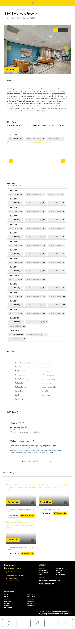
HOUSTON (30, 594)
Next (63, 161)
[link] (21, 495)
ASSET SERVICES (43, 572)
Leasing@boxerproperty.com (15, 575)
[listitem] (37, 160)
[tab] (55, 30)
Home (6, 9)
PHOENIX (29, 603)
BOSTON (6, 597)
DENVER (6, 605)
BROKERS (41, 577)
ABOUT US (41, 568)
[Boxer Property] (10, 565)
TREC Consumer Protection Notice (49, 581)
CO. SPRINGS (7, 601)
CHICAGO (6, 599)
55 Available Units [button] (27, 553)
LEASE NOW (59, 570)
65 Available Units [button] (60, 513)
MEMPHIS (30, 599)
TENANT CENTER (60, 575)
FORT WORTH (8, 608)
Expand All (61, 125)
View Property (13, 515)
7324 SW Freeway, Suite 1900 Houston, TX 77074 (15, 579)
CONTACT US (59, 568)
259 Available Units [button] (27, 515)
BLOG (40, 575)
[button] (37, 137)
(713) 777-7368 (11, 572)
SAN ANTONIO (31, 605)
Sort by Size (35, 125)
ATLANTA (6, 594)
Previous (11, 161)
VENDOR (58, 577)
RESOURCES (59, 572)
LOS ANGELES (31, 597)
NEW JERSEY (30, 601)
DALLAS (6, 603)
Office (12, 9)
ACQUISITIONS (43, 570)
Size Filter (10, 125)
